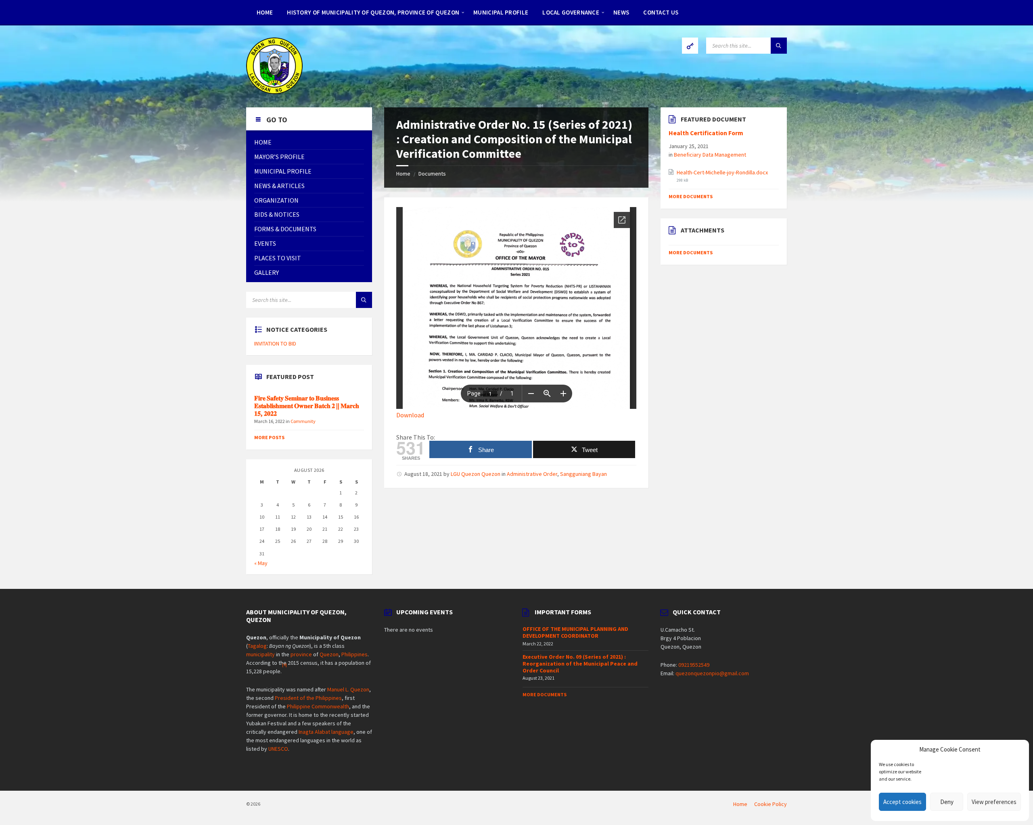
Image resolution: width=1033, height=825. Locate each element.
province (301, 654)
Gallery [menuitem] (266, 272)
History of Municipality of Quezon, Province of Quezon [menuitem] (373, 12)
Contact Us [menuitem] (660, 12)
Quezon (329, 654)
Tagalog (257, 645)
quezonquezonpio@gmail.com (712, 673)
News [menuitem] (621, 12)
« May (261, 563)
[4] (284, 665)
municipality (260, 654)
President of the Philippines (308, 697)
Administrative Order (532, 473)
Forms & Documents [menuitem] (285, 229)
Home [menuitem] (265, 12)
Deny (947, 802)
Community (303, 421)
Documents (432, 173)
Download (410, 415)
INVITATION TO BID (275, 343)
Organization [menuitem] (276, 200)
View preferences (994, 802)
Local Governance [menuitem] (570, 12)
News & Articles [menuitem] (279, 186)
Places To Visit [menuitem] (277, 258)
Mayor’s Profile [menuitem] (279, 157)
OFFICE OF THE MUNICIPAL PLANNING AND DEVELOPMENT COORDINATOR (575, 632)
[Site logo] (274, 92)
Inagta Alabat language (326, 731)
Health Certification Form (706, 133)
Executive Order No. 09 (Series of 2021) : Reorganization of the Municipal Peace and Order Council (580, 663)
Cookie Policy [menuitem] (770, 804)
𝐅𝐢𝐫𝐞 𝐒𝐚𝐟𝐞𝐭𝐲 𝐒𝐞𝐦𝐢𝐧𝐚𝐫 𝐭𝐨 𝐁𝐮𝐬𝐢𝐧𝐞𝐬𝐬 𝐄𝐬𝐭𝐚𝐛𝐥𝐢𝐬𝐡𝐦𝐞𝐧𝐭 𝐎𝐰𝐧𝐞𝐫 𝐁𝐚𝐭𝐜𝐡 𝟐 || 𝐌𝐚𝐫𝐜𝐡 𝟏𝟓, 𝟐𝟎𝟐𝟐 (306, 405)
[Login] (690, 46)
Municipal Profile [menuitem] (500, 12)
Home (403, 173)
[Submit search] (779, 46)
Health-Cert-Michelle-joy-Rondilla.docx (722, 172)
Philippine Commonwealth (318, 706)
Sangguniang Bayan (583, 473)
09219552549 (693, 664)
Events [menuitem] (265, 243)
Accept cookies (902, 802)
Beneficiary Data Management (710, 154)
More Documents (691, 196)
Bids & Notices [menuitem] (276, 214)
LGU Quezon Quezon (475, 473)
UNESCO (278, 748)
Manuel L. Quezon (348, 689)
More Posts (269, 437)
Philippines (354, 654)
